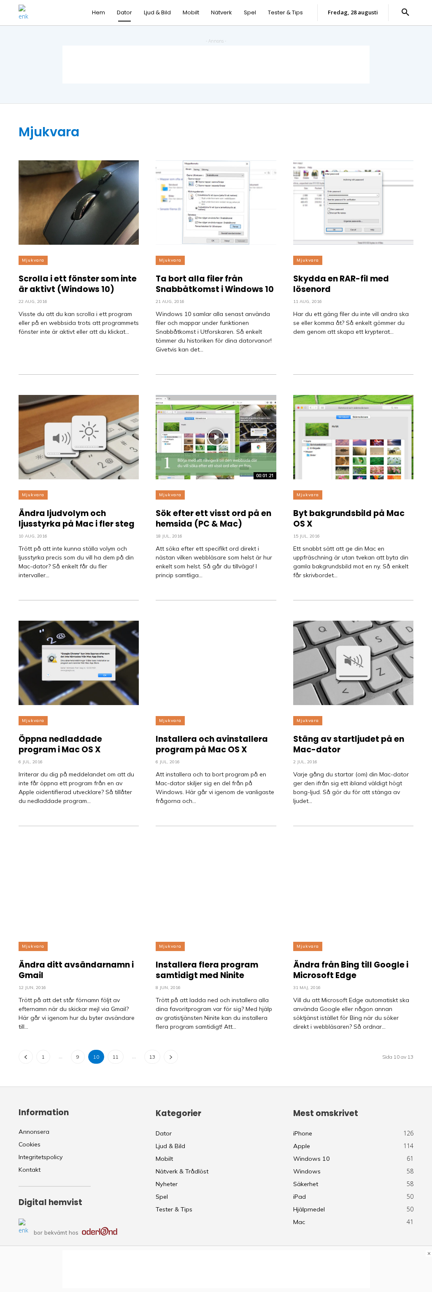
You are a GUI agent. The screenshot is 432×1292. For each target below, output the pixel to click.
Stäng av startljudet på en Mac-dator (348, 744)
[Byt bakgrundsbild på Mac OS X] (353, 437)
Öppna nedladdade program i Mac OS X (60, 744)
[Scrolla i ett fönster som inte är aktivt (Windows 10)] (79, 202)
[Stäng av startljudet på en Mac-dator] (353, 663)
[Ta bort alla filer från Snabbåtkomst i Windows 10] (216, 202)
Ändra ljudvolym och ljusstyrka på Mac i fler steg (77, 519)
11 (116, 1057)
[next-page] (171, 1057)
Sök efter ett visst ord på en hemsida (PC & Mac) (213, 519)
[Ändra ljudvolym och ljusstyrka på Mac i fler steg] (79, 437)
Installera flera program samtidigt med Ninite (207, 970)
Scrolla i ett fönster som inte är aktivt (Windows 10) (78, 284)
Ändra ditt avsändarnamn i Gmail (76, 970)
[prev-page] (26, 1057)
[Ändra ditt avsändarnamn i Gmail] (79, 888)
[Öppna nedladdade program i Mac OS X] (79, 663)
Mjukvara (33, 260)
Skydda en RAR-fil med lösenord (341, 284)
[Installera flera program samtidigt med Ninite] (216, 888)
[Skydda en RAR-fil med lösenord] (353, 202)
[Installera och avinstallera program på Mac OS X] (216, 663)
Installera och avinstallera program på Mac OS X (212, 744)
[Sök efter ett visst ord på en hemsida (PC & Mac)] (216, 437)
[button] (405, 12)
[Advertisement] (216, 65)
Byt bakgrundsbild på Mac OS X (349, 519)
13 (152, 1057)
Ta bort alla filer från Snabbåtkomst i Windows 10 (215, 284)
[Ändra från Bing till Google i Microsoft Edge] (353, 888)
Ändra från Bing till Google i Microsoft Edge (350, 970)
